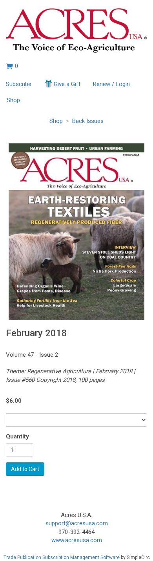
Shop (13, 100)
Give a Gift (67, 84)
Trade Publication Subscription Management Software (62, 557)
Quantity (17, 436)
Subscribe (18, 84)
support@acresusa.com (77, 523)
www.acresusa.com (76, 540)
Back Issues (88, 121)
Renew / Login (111, 84)
